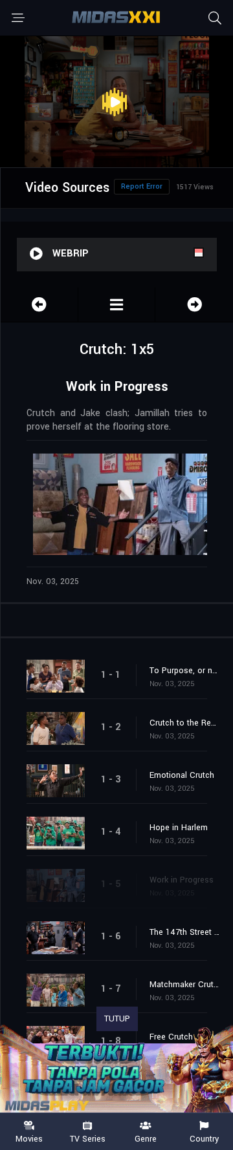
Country (204, 1138)
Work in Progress (182, 880)
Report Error (141, 186)
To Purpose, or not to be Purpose (185, 670)
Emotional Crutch (182, 775)
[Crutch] (116, 305)
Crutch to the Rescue (185, 723)
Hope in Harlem (179, 827)
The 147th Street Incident (185, 932)
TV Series (87, 1138)
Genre (146, 1138)
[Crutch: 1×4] (39, 305)
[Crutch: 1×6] (194, 305)
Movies (29, 1138)
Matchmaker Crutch (185, 984)
